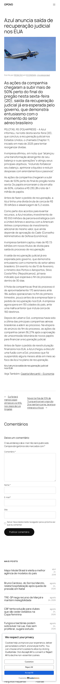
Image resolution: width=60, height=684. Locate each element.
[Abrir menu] (54, 4)
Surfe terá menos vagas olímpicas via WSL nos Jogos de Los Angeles (13, 403)
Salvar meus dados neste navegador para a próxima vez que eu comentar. (31, 523)
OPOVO (8, 4)
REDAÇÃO (18, 75)
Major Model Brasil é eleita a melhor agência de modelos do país (24, 572)
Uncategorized (43, 75)
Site (6, 509)
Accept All (29, 673)
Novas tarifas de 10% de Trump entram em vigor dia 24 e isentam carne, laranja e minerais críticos (41, 403)
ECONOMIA (31, 75)
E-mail (7, 497)
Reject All (29, 667)
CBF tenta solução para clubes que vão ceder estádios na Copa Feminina (22, 611)
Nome (7, 485)
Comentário (10, 451)
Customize (29, 662)
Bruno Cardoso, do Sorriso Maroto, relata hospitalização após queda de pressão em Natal (25, 586)
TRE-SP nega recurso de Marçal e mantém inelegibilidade (23, 599)
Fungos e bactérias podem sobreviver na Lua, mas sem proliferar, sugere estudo (20, 626)
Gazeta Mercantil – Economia (37, 373)
